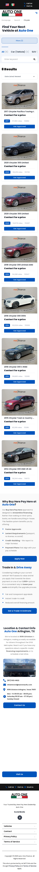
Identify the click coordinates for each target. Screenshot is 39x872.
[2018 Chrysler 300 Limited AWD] (19, 260)
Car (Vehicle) (20, 51)
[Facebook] (20, 817)
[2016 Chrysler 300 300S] (19, 311)
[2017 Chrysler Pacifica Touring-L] (19, 106)
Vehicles (8, 826)
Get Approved (19, 126)
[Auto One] (12, 13)
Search (17, 20)
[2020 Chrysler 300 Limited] (19, 157)
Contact (8, 831)
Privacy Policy (10, 836)
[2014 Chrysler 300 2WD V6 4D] (19, 464)
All (5, 51)
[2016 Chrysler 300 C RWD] (19, 362)
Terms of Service (12, 841)
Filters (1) (19, 40)
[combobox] (19, 76)
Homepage (6, 20)
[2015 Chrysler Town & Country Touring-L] (19, 413)
